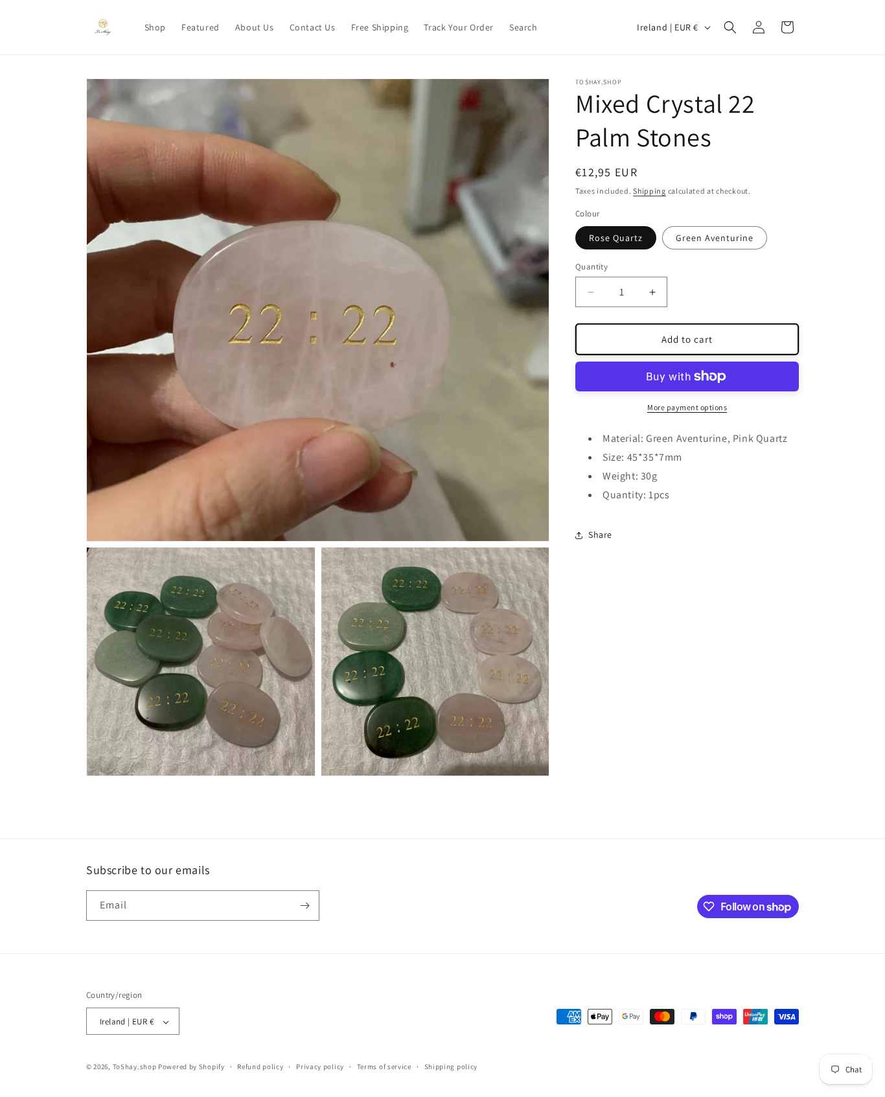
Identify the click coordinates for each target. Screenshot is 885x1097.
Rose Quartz (616, 238)
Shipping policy (451, 1066)
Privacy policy (320, 1066)
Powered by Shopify (191, 1067)
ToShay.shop (135, 1067)
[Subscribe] (304, 905)
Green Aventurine (714, 238)
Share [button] (600, 534)
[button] (730, 27)
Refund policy (260, 1066)
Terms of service (384, 1066)
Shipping (649, 191)
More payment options (687, 407)
